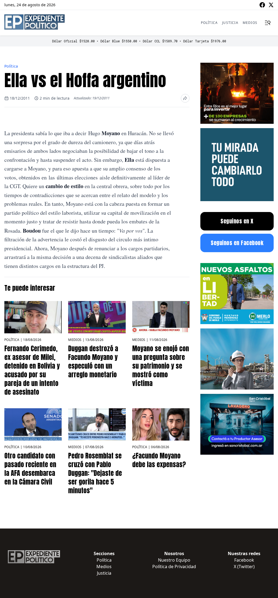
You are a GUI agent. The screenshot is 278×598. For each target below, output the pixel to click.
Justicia (230, 22)
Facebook (244, 560)
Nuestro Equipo (174, 560)
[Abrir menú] (268, 23)
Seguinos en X (237, 221)
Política (209, 22)
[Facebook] (262, 5)
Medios (250, 22)
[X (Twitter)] (271, 5)
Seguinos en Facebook (237, 243)
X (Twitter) (244, 566)
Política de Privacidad (174, 566)
